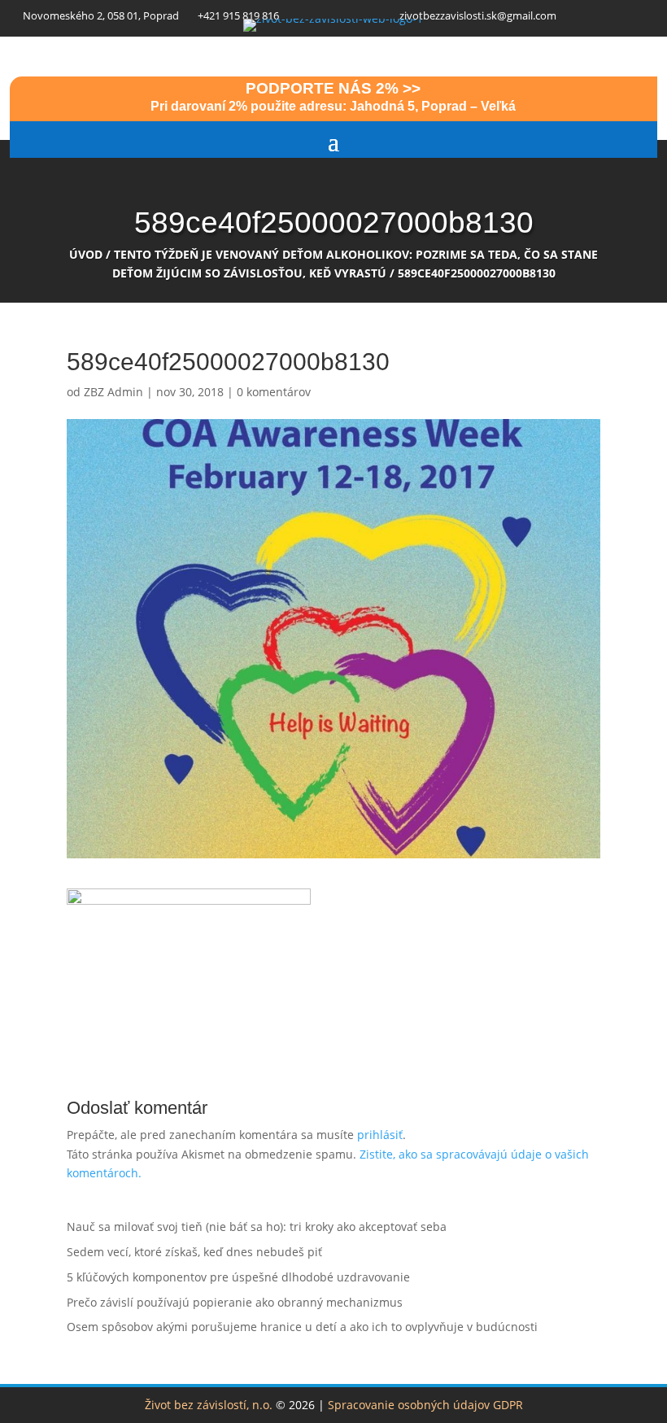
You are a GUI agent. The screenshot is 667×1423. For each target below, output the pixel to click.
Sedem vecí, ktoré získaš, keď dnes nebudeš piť (194, 1251)
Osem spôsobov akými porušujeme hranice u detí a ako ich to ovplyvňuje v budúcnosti (302, 1326)
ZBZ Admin (113, 391)
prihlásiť (380, 1134)
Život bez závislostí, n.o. (208, 1404)
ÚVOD (85, 254)
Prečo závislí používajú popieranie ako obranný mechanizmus (235, 1302)
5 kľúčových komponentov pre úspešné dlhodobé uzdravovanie (238, 1277)
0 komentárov (274, 391)
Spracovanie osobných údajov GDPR (425, 1404)
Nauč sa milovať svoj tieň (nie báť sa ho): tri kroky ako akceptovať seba (257, 1226)
